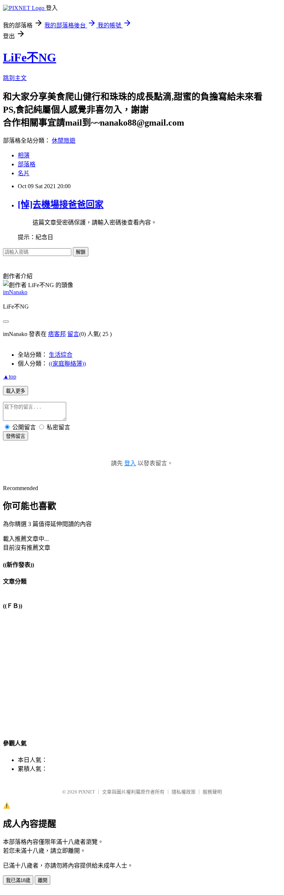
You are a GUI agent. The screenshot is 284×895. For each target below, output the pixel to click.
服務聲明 (212, 792)
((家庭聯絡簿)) (67, 363)
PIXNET (86, 792)
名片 (24, 173)
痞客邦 (57, 334)
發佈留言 (15, 436)
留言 (73, 334)
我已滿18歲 (18, 880)
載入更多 (15, 391)
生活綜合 (60, 355)
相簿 (24, 155)
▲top (9, 376)
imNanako (15, 292)
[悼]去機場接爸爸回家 (61, 204)
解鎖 (80, 252)
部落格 (27, 164)
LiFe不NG (29, 57)
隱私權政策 (184, 792)
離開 (42, 880)
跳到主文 (15, 78)
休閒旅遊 (63, 140)
